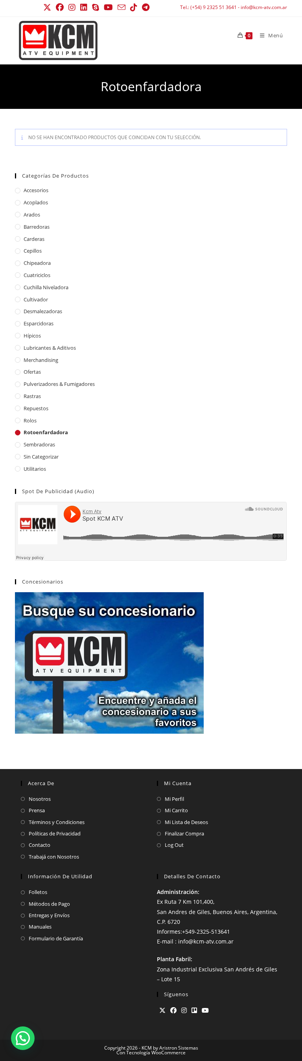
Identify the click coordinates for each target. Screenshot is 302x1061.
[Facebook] (173, 1010)
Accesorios (36, 190)
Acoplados (36, 202)
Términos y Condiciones (57, 822)
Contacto (39, 844)
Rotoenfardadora (46, 432)
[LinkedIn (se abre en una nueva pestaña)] (84, 7)
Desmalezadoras (43, 311)
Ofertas (32, 371)
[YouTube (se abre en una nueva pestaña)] (108, 7)
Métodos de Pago (49, 903)
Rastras (32, 396)
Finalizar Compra (184, 833)
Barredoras (37, 226)
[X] (162, 1010)
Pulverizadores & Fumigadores (59, 383)
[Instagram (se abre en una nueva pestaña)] (72, 7)
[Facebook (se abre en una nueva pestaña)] (59, 7)
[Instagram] (184, 1010)
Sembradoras (39, 444)
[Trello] (194, 1010)
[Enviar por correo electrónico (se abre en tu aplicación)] (121, 7)
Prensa (37, 810)
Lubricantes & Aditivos (50, 347)
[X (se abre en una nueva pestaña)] (48, 7)
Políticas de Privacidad (55, 833)
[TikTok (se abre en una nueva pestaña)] (134, 7)
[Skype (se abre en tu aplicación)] (95, 7)
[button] (23, 1038)
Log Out (174, 844)
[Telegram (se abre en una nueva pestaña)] (146, 7)
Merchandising (41, 359)
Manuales (40, 926)
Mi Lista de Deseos (186, 822)
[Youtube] (205, 1010)
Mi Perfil (174, 798)
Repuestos (36, 408)
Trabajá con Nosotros (54, 856)
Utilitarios (35, 468)
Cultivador (36, 299)
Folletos (38, 892)
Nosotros (40, 798)
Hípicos (32, 335)
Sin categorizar (41, 456)
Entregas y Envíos (49, 915)
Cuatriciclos (37, 275)
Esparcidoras (38, 323)
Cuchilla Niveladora (46, 287)
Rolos (30, 420)
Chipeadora (37, 262)
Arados (32, 214)
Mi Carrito (176, 810)
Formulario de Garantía (56, 938)
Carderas (34, 238)
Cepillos (33, 250)
